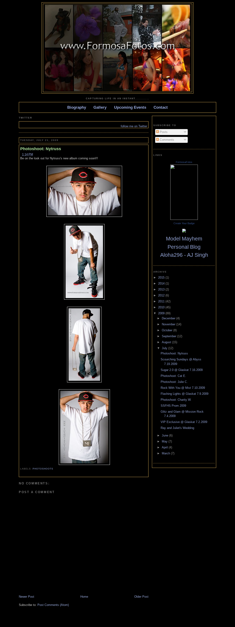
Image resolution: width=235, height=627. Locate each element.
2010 (161, 307)
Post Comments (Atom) (53, 605)
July (165, 348)
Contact (161, 107)
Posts (163, 132)
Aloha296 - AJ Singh (184, 255)
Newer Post (26, 596)
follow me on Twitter (134, 126)
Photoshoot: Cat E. (173, 376)
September (169, 336)
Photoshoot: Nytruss (40, 148)
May (165, 441)
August (167, 342)
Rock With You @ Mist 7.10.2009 (183, 387)
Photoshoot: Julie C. (174, 382)
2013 (161, 289)
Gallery (99, 107)
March (166, 453)
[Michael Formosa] (184, 219)
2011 (161, 301)
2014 (161, 283)
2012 (161, 295)
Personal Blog (184, 247)
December (169, 318)
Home (84, 596)
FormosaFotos (184, 162)
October (167, 330)
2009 (161, 313)
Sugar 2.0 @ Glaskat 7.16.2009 (182, 370)
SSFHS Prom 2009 (173, 405)
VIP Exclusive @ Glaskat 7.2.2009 (184, 422)
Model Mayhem (184, 239)
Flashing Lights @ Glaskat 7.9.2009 (184, 393)
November (169, 324)
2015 (161, 277)
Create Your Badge (184, 223)
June (165, 435)
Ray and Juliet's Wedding (177, 428)
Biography (76, 107)
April (165, 447)
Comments (166, 139)
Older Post (141, 596)
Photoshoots (43, 468)
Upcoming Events (130, 107)
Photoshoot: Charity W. (176, 399)
